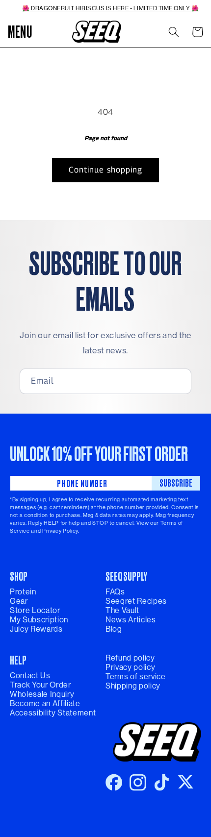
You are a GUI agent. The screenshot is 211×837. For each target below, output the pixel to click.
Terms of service (136, 676)
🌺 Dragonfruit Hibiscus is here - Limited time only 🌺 (110, 8)
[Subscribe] (176, 381)
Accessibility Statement (53, 712)
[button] (20, 32)
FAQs (115, 591)
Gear (19, 601)
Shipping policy (133, 685)
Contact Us (30, 675)
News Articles (131, 619)
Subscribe (175, 483)
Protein (23, 591)
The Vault (122, 610)
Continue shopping (106, 169)
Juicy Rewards (36, 629)
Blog (114, 629)
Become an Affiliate (45, 703)
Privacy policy (130, 667)
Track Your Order (40, 684)
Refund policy (130, 658)
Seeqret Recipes (136, 601)
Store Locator (35, 610)
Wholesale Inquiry (42, 694)
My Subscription (39, 619)
